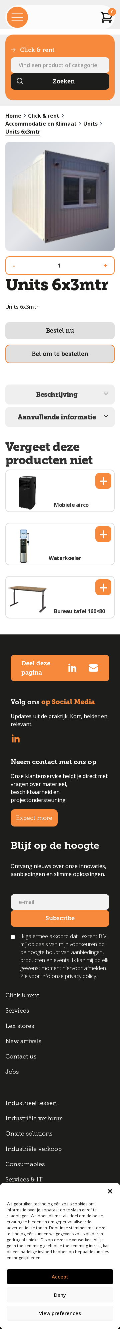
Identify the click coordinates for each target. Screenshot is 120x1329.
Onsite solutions (28, 1133)
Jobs (12, 1071)
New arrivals (23, 1041)
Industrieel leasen (31, 1103)
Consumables (25, 1164)
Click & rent (43, 115)
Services (17, 1010)
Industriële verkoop (33, 1149)
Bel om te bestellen (60, 354)
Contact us (20, 1056)
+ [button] (103, 481)
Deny (60, 1294)
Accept (60, 1276)
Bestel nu (60, 330)
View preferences (60, 1313)
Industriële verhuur (33, 1118)
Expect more (34, 818)
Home (13, 115)
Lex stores (19, 1026)
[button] (110, 1191)
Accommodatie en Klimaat (41, 123)
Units (90, 123)
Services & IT (24, 1179)
